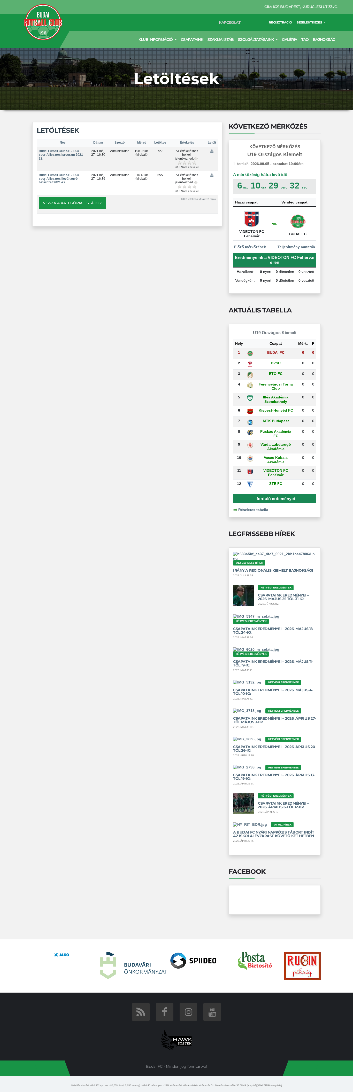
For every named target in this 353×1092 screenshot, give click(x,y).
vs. (274, 224)
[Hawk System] (176, 1039)
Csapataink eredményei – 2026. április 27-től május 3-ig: (274, 720)
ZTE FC (275, 484)
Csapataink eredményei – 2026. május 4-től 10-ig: (273, 692)
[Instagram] (188, 1012)
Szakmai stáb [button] (221, 39)
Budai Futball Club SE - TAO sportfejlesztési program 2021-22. (61, 154)
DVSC (276, 363)
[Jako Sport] (61, 954)
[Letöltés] (211, 151)
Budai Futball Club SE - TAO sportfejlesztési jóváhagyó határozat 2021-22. (59, 178)
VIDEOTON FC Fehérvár (275, 472)
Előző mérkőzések (249, 247)
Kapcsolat (229, 22)
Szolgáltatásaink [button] (256, 39)
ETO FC (275, 374)
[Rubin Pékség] (302, 965)
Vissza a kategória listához (72, 203)
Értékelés (187, 142)
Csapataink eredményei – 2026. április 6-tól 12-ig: (283, 805)
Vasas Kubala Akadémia (276, 459)
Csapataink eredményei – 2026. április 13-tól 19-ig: (274, 777)
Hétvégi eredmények (276, 587)
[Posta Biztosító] (255, 960)
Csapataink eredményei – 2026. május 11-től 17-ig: (273, 663)
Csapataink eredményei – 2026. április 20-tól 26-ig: (274, 748)
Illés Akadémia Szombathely (275, 399)
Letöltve (160, 142)
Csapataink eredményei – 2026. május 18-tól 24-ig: (273, 630)
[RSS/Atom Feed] (141, 1012)
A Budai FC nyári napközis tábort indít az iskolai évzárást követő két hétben (273, 834)
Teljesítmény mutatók (297, 247)
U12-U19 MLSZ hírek (249, 562)
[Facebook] (164, 1012)
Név (63, 142)
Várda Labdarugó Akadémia (275, 446)
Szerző (119, 142)
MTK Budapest (276, 421)
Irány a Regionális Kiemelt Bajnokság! (273, 570)
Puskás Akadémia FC (275, 433)
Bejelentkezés (309, 22)
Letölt (212, 142)
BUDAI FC (276, 352)
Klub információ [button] (156, 39)
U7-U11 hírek (282, 824)
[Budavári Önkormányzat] (133, 965)
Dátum (98, 142)
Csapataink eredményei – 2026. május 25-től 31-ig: (283, 597)
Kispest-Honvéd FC (276, 410)
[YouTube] (212, 1012)
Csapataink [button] (192, 39)
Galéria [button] (289, 39)
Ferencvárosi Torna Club (276, 386)
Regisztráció (280, 22)
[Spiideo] (193, 960)
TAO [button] (305, 39)
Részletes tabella (253, 510)
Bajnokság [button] (324, 39)
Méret (141, 142)
